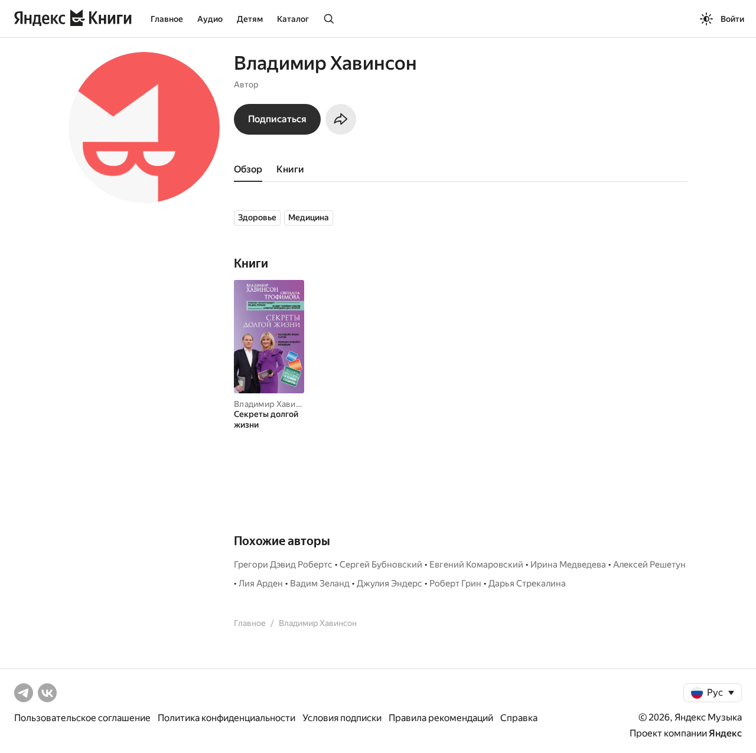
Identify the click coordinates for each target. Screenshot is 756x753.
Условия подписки (342, 717)
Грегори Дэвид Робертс (283, 564)
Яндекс (725, 733)
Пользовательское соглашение (82, 717)
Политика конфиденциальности (226, 717)
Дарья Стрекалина (527, 583)
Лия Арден (261, 583)
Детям (250, 19)
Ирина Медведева (568, 564)
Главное (167, 19)
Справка (518, 717)
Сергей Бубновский (381, 564)
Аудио (210, 19)
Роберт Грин (455, 583)
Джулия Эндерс (389, 583)
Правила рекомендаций (441, 717)
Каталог (293, 19)
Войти (732, 19)
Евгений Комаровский (476, 564)
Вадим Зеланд (320, 583)
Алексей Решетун (649, 564)
